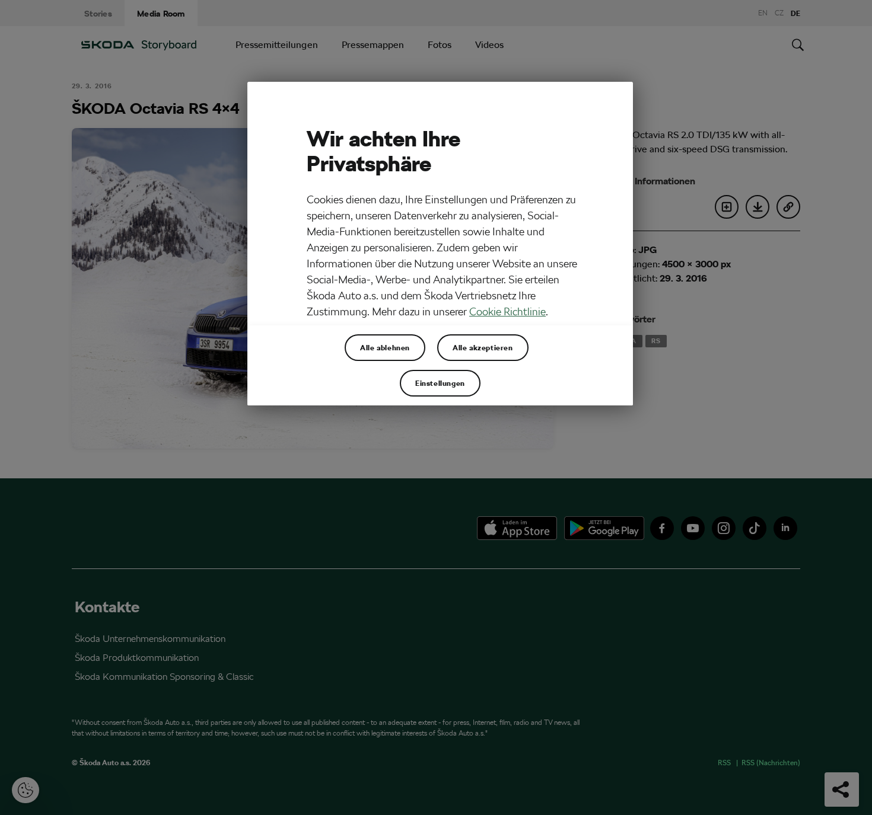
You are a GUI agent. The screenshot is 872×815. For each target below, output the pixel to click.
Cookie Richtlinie (507, 311)
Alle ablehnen (385, 347)
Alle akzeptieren (483, 347)
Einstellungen (440, 383)
